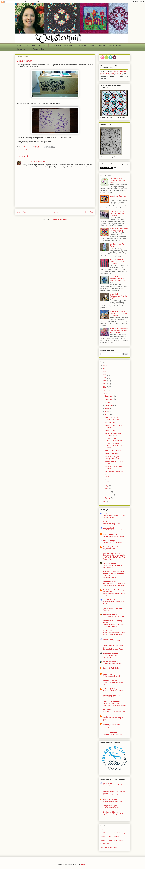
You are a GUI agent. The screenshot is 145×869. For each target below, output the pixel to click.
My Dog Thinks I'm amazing (112, 663)
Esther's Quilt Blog (110, 689)
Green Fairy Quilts (110, 534)
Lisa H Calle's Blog (110, 600)
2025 (105, 365)
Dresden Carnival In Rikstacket (113, 542)
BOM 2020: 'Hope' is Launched (113, 690)
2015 (105, 502)
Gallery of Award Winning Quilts (36, 45)
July (106, 411)
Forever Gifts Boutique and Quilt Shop (112, 434)
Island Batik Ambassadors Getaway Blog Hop (119, 230)
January (108, 498)
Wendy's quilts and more (112, 547)
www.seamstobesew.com (112, 608)
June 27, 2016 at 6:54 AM (36, 162)
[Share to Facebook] (52, 147)
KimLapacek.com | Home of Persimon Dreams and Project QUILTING (114, 573)
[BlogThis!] (47, 147)
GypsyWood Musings (111, 695)
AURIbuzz (106, 522)
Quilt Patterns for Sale (36, 49)
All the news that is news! (111, 676)
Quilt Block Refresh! (109, 577)
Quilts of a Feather (110, 732)
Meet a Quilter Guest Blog (113, 450)
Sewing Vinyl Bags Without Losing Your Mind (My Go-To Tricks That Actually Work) (114, 557)
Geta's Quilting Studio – (112, 553)
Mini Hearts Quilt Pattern (109, 847)
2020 (105, 381)
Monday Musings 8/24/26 (111, 807)
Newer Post (21, 212)
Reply (24, 172)
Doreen (24, 162)
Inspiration (25, 150)
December (109, 396)
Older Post (89, 212)
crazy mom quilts (109, 716)
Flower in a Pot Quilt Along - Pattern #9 (111, 418)
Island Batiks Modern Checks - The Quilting (113, 439)
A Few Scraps (108, 674)
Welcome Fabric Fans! (111, 614)
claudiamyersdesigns (111, 662)
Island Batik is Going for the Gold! (114, 711)
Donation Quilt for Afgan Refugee (113, 649)
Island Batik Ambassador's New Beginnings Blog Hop (117, 279)
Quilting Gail (108, 783)
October (108, 402)
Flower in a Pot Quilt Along (85, 45)
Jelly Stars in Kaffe (109, 549)
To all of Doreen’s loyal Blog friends (114, 641)
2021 (105, 378)
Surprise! (106, 728)
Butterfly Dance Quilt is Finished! (114, 536)
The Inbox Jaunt (109, 581)
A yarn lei (106, 610)
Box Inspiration (109, 422)
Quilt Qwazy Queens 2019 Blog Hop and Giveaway (117, 213)
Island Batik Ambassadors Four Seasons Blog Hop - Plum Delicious (119, 330)
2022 (105, 375)
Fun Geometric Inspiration (113, 472)
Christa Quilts (108, 513)
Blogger (83, 864)
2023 (105, 371)
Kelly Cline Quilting (110, 653)
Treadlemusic (108, 639)
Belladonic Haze (108, 670)
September (109, 405)
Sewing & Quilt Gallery (111, 668)
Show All (126, 819)
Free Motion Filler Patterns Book (61, 45)
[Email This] (45, 147)
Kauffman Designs (110, 799)
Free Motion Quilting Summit (112, 530)
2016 (105, 393)
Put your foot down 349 (110, 795)
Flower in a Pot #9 (110, 430)
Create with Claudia (110, 812)
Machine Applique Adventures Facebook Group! (113, 72)
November (109, 399)
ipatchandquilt (108, 528)
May (106, 486)
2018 (105, 387)
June (107, 415)
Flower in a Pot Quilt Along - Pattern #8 (111, 458)
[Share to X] (50, 147)
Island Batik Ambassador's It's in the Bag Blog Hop (118, 296)
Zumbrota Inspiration (111, 453)
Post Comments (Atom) (59, 219)
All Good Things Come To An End (114, 616)
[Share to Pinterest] (54, 147)
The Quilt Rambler (110, 631)
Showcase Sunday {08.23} (111, 524)
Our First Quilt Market (110, 697)
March (107, 492)
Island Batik (107, 709)
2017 (105, 390)
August (107, 408)
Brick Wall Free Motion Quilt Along (110, 45)
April (107, 489)
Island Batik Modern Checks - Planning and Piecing (113, 445)
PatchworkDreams (110, 680)
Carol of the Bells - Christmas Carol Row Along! (117, 180)
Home (19, 45)
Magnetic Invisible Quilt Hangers (113, 801)
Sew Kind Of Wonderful (112, 701)
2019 (105, 384)
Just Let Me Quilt (109, 541)
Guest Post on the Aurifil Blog (112, 734)
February (108, 495)
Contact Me (21, 49)
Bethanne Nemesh (110, 563)
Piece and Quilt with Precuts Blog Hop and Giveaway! (118, 261)
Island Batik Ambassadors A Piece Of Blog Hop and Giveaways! (119, 313)
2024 (105, 368)
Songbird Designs (110, 806)
